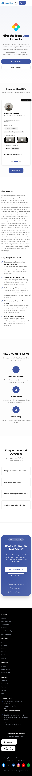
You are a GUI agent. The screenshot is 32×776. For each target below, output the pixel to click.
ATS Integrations (6, 634)
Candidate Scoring (6, 631)
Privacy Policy (8, 758)
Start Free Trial (16, 67)
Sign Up (22, 3)
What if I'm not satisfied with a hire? (15, 505)
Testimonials (4, 687)
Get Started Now (14, 569)
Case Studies (5, 684)
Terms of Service (21, 758)
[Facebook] (3, 765)
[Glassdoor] (28, 765)
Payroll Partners (5, 672)
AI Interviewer (5, 624)
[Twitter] (8, 765)
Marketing (4, 645)
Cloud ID (3, 618)
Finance (3, 658)
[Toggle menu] (29, 3)
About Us (4, 680)
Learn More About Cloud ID (12, 154)
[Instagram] (18, 765)
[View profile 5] (20, 161)
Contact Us (10, 760)
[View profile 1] (11, 161)
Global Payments (6, 669)
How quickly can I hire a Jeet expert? (15, 471)
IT (1, 642)
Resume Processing (7, 621)
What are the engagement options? (15, 494)
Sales (2, 648)
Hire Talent (14, 170)
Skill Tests (4, 628)
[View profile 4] (19, 161)
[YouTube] (23, 765)
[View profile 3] (16, 161)
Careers (3, 690)
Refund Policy (21, 760)
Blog (2, 693)
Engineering (4, 652)
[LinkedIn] (13, 765)
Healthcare (4, 655)
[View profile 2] (12, 161)
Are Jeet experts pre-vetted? (13, 482)
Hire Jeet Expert (16, 61)
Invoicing (3, 666)
